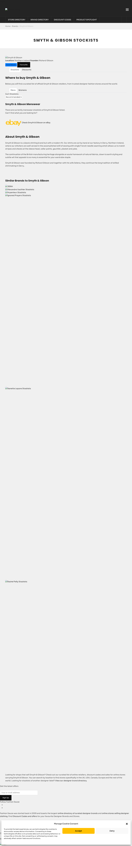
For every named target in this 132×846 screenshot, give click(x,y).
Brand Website (11, 65)
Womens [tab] (22, 90)
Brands (15, 26)
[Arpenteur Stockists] (15, 192)
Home (7, 26)
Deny (112, 831)
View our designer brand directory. (71, 780)
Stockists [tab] (15, 69)
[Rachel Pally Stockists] (66, 581)
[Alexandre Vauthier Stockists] (19, 189)
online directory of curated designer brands (78, 813)
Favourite (24, 64)
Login (2, 1)
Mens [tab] (13, 90)
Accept (78, 831)
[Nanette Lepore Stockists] (66, 388)
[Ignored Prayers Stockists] (66, 195)
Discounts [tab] (26, 69)
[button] (127, 824)
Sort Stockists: (12, 94)
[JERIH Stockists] (9, 186)
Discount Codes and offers (25, 816)
